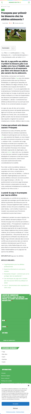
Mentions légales (20, 412)
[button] (28, 385)
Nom (4, 320)
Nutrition (4, 359)
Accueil (4, 6)
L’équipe (3, 373)
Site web (5, 333)
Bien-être (4, 354)
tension (9, 152)
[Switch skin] (2, 3)
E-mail (4, 327)
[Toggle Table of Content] (12, 48)
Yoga (8, 6)
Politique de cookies (10, 412)
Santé (3, 362)
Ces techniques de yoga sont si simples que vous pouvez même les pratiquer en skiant (16, 281)
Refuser (15, 408)
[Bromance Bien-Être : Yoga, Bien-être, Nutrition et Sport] (15, 2)
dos (2, 137)
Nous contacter (5, 378)
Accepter (15, 404)
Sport (3, 356)
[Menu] (29, 3)
